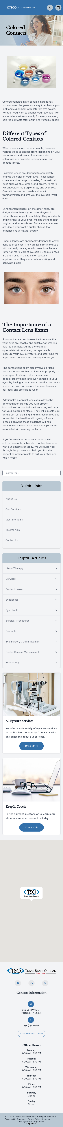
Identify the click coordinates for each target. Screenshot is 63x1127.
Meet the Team (14, 519)
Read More (31, 745)
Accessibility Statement (15, 1119)
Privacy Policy (34, 1119)
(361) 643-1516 (31, 1025)
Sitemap (46, 1119)
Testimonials (13, 529)
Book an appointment (31, 1033)
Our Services (13, 509)
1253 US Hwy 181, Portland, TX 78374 (31, 1011)
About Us (11, 498)
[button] (2, 7)
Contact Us (12, 540)
